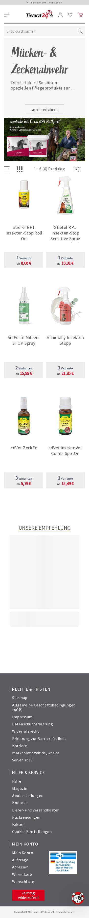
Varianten (23, 368)
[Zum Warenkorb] (80, 15)
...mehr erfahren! (45, 109)
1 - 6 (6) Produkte (49, 168)
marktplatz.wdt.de (29, 752)
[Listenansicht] (8, 169)
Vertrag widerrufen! (28, 895)
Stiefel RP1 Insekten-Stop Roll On (23, 232)
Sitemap (19, 697)
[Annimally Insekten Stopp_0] (65, 306)
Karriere (19, 745)
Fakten (18, 824)
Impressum (22, 716)
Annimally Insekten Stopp (65, 340)
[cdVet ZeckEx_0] (24, 416)
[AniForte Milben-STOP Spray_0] (24, 306)
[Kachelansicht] (21, 169)
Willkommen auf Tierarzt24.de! (44, 2)
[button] (24, 231)
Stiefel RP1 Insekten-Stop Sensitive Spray (65, 232)
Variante (23, 258)
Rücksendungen (26, 817)
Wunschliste (23, 881)
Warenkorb (22, 874)
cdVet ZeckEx (24, 447)
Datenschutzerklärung (32, 723)
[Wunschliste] (70, 15)
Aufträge (20, 859)
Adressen (20, 866)
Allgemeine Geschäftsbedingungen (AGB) (44, 707)
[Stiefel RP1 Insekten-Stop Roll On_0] (24, 196)
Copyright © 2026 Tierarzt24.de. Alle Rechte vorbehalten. (44, 912)
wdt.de (54, 752)
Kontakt (19, 802)
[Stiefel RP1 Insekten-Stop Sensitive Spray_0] (65, 196)
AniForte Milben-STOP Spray (24, 340)
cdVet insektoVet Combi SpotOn (65, 450)
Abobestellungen (28, 795)
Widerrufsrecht (25, 731)
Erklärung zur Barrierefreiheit (39, 738)
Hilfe (16, 781)
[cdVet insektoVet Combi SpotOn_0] (65, 416)
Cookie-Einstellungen (32, 831)
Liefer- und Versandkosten (36, 810)
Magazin (19, 788)
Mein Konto (22, 852)
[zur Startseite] (39, 14)
